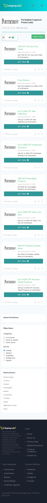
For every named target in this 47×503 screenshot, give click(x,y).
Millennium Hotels (10, 405)
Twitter (30, 473)
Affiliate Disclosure (35, 445)
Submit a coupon (38, 36)
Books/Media (10, 481)
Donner (6, 384)
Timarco (6, 381)
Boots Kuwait (8, 377)
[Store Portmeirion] (10, 21)
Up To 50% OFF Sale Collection (27, 112)
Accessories (9, 469)
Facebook (31, 469)
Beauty (7, 477)
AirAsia (5, 391)
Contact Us (31, 455)
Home (29, 434)
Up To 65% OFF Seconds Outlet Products (28, 280)
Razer (5, 409)
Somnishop (7, 395)
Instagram (31, 477)
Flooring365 (7, 388)
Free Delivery (24, 80)
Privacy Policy (32, 441)
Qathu (5, 402)
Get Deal (22, 62)
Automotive (9, 473)
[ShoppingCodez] (13, 5)
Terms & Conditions (31, 450)
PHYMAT (6, 398)
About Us (31, 438)
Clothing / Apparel (12, 485)
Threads (30, 481)
